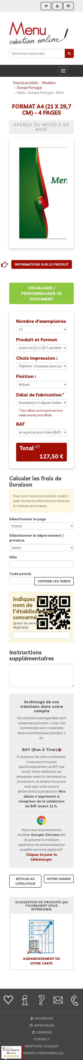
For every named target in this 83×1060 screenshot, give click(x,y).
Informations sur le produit (41, 264)
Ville (13, 557)
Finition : (26, 376)
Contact (42, 1039)
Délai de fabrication (39, 395)
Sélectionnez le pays (27, 519)
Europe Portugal (29, 87)
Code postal (20, 574)
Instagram (43, 1025)
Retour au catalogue (25, 881)
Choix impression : (37, 358)
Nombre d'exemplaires (41, 321)
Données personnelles (41, 1053)
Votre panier (59, 879)
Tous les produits (25, 83)
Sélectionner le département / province (36, 537)
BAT (20, 424)
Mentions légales (41, 1046)
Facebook (43, 1018)
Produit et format (36, 339)
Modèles (48, 83)
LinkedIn (44, 1032)
